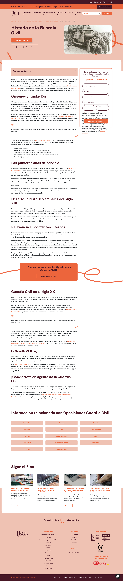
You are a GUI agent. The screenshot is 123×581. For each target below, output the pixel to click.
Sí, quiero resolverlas (48, 276)
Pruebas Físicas (61, 449)
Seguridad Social (48, 558)
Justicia (48, 550)
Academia (27, 442)
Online (27, 436)
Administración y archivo (48, 534)
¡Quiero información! (95, 121)
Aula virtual (107, 2)
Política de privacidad (84, 577)
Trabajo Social (48, 563)
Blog (90, 2)
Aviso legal (57, 577)
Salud (48, 555)
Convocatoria (96, 429)
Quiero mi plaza (104, 7)
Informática (48, 568)
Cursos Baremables (49, 13)
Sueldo (61, 423)
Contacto (97, 2)
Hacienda (48, 547)
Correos (48, 537)
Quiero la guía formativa (25, 47)
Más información (22, 40)
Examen (27, 429)
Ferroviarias (48, 553)
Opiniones (78, 13)
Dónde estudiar (61, 436)
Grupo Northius (86, 112)
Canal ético (74, 540)
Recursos (70, 13)
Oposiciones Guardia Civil (51, 21)
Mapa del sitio (98, 577)
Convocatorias (61, 13)
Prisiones (48, 566)
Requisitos (27, 423)
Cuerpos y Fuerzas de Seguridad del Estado (29, 21)
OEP (61, 429)
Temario (96, 423)
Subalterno (48, 560)
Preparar (27, 449)
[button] (117, 576)
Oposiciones (37, 12)
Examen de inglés (61, 442)
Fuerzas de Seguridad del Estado (48, 540)
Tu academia (27, 13)
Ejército (48, 542)
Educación (48, 545)
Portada (13, 21)
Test (95, 436)
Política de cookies (69, 577)
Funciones (95, 442)
